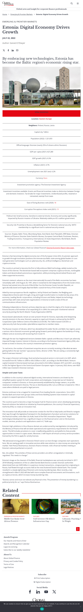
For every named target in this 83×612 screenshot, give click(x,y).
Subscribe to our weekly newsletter (17, 550)
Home (4, 14)
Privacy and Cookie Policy (13, 561)
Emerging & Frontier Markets (22, 14)
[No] (80, 607)
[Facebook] (9, 50)
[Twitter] (4, 50)
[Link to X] (54, 592)
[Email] (18, 51)
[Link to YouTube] (46, 592)
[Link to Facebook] (30, 592)
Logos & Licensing (10, 547)
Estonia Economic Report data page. (60, 248)
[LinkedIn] (13, 50)
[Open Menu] (78, 3)
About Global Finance (12, 558)
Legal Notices (9, 567)
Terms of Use (9, 564)
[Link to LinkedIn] (38, 592)
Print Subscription (43, 578)
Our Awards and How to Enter (15, 541)
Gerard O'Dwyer (17, 43)
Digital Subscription (43, 582)
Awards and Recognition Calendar (16, 544)
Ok (42, 609)
